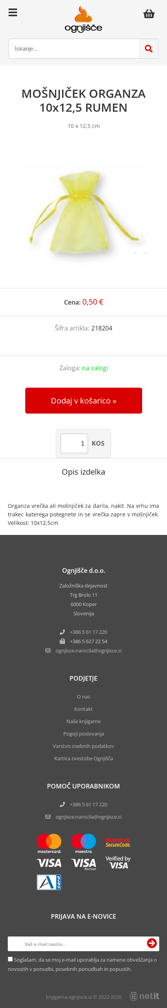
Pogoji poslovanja (83, 733)
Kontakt (83, 708)
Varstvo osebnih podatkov (83, 745)
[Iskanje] (148, 48)
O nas (83, 696)
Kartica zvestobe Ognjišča (83, 758)
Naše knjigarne (83, 721)
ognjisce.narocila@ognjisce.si (89, 816)
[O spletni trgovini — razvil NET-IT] (144, 996)
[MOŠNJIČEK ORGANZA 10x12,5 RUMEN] (83, 216)
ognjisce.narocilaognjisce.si (89, 650)
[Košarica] (151, 13)
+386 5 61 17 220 (88, 631)
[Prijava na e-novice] (151, 943)
